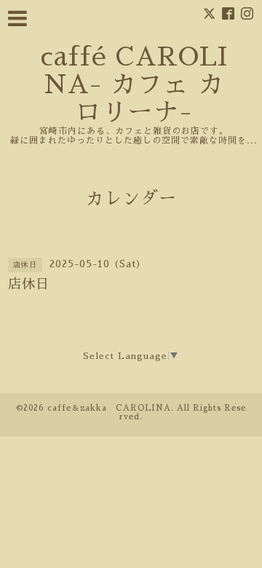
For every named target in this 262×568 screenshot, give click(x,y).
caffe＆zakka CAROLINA (109, 408)
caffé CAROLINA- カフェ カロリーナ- (134, 84)
